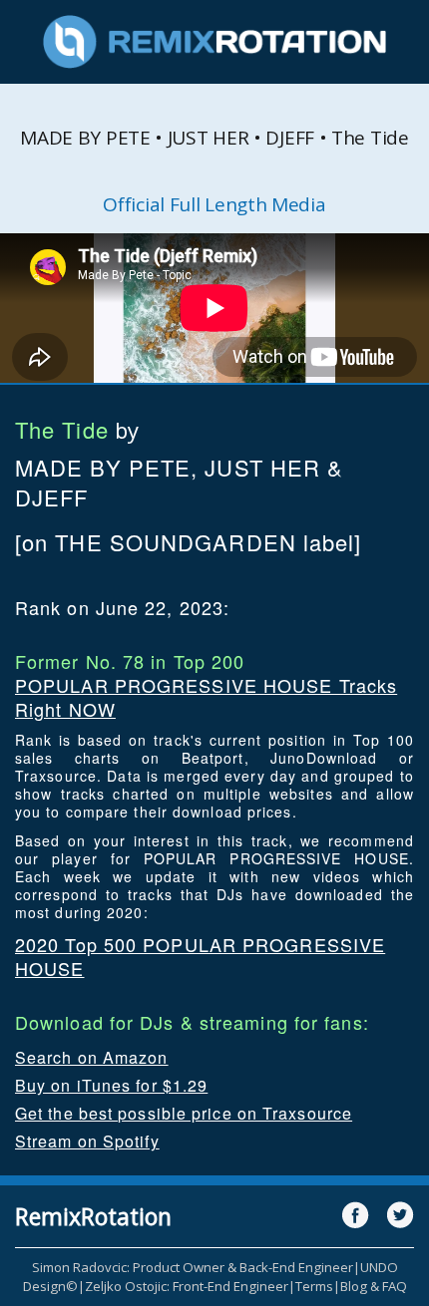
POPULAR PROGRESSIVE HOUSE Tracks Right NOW (206, 697)
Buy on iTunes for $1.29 (111, 1085)
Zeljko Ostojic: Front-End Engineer (186, 1286)
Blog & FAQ (373, 1286)
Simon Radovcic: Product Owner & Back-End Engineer (192, 1267)
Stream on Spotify (87, 1141)
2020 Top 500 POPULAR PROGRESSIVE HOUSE (200, 956)
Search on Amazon (92, 1057)
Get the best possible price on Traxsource (183, 1113)
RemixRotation (93, 1216)
